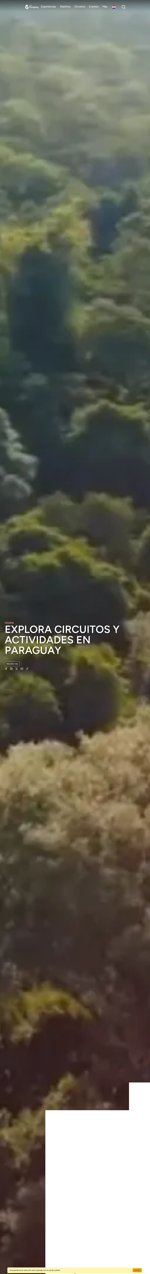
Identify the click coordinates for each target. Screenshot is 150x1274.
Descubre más (12, 664)
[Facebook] (6, 668)
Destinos (65, 6)
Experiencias (48, 6)
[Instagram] (11, 668)
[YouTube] (22, 668)
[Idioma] (114, 7)
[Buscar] (123, 7)
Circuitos (79, 6)
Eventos (94, 6)
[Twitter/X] (16, 668)
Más (105, 6)
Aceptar (137, 1270)
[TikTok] (27, 668)
